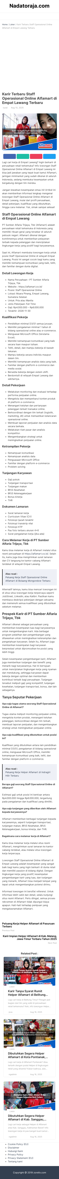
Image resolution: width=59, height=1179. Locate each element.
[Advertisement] (29, 60)
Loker (12, 24)
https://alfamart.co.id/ (36, 553)
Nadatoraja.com (29, 6)
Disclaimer (13, 1147)
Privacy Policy (15, 1154)
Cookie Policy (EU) (18, 1144)
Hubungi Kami (15, 1151)
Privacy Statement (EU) (20, 1158)
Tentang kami (15, 1161)
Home (5, 24)
